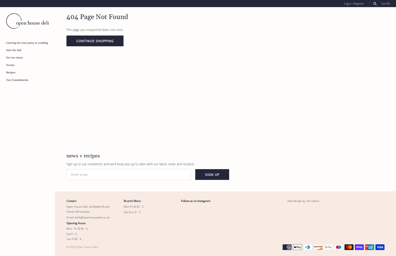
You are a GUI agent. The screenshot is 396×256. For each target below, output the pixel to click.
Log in (348, 3)
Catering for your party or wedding (27, 43)
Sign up (212, 174)
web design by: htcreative (303, 201)
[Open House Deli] (27, 21)
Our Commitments (17, 80)
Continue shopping (95, 41)
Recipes (10, 72)
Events (10, 65)
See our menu (14, 57)
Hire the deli (13, 50)
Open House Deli (87, 247)
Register (359, 3)
